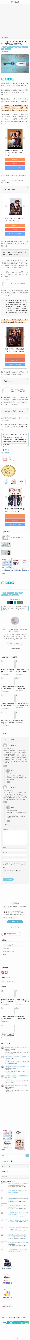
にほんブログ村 (5, 452)
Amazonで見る (15, 159)
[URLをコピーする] (21, 602)
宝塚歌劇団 (8, 49)
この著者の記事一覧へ (15, 648)
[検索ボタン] (28, 2)
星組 (20, 46)
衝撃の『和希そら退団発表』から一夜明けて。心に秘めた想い (19, 390)
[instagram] (15, 927)
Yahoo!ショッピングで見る (15, 168)
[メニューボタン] (2, 2)
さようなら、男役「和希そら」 (18, 283)
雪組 (16, 46)
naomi (15, 626)
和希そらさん (10, 46)
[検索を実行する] (27, 1155)
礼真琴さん (25, 46)
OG (3, 49)
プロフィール (15, 921)
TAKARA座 (15, 2)
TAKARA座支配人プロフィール (10, 945)
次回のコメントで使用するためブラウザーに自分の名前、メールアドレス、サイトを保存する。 (16, 864)
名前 (4, 847)
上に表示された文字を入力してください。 (12, 870)
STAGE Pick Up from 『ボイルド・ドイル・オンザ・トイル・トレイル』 (14, 152)
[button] (8, 602)
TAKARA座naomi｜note (17, 537)
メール (5, 852)
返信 (5, 765)
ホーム (4, 954)
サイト (4, 858)
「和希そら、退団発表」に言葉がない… (18, 1220)
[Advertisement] (15, 21)
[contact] (18, 927)
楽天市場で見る (15, 163)
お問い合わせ (6, 948)
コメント (5, 829)
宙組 (4, 46)
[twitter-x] (12, 927)
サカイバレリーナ (11, 745)
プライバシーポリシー (8, 951)
